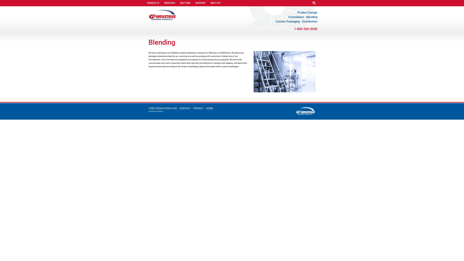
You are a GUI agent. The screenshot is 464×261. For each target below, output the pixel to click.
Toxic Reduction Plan (163, 108)
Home (209, 108)
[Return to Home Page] (163, 19)
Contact (185, 108)
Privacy (198, 108)
